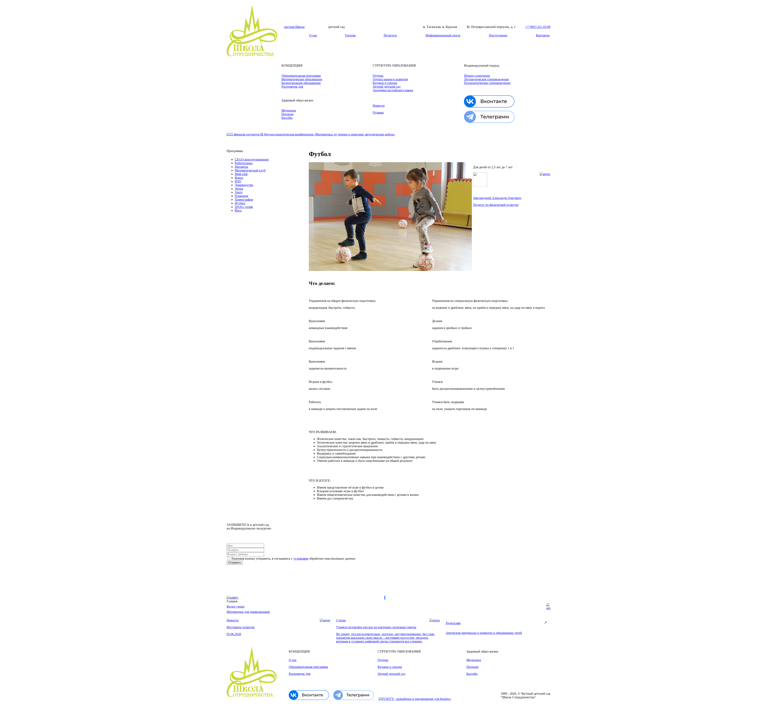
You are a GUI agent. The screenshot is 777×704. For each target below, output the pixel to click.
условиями (300, 558)
